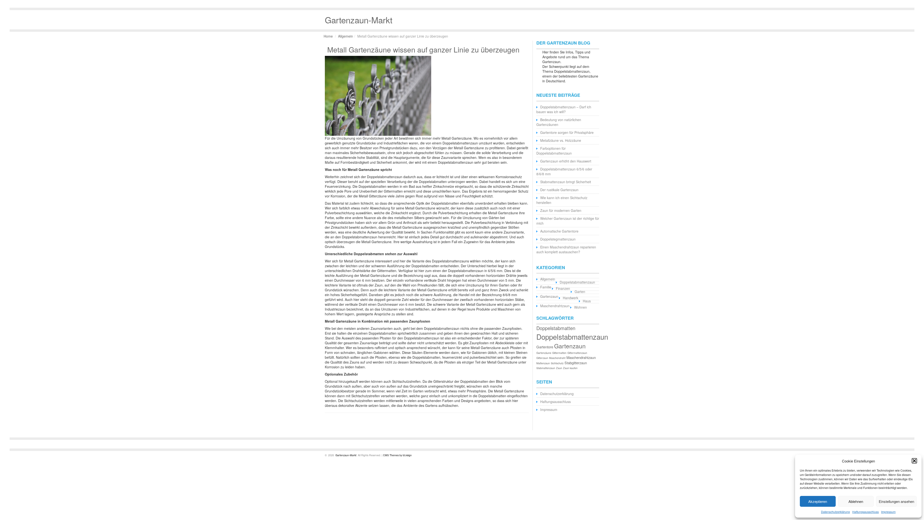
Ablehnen (855, 501)
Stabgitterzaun (576, 362)
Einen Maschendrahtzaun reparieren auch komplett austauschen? (566, 249)
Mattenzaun (543, 363)
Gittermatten (559, 353)
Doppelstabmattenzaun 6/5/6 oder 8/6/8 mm (564, 171)
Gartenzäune (543, 353)
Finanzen (563, 288)
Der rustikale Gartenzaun (559, 189)
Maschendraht (557, 358)
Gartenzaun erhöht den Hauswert (565, 161)
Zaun (559, 368)
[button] (914, 460)
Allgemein (345, 36)
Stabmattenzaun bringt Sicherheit (565, 181)
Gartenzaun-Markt (345, 455)
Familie (545, 287)
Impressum (888, 512)
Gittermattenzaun (577, 353)
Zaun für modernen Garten (560, 210)
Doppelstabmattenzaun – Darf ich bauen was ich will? (563, 109)
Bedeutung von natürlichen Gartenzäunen (558, 122)
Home (328, 36)
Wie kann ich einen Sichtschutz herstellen (561, 200)
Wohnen (580, 307)
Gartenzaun (549, 296)
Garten (580, 291)
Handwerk (570, 297)
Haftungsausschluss (865, 512)
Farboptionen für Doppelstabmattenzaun (554, 151)
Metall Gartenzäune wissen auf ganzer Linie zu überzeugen (423, 49)
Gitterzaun (542, 358)
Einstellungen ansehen (896, 501)
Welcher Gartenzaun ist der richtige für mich (567, 221)
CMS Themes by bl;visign (397, 455)
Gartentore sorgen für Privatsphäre (567, 132)
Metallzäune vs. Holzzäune (560, 140)
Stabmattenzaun (545, 368)
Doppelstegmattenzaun (558, 239)
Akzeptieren (817, 501)
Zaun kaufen (570, 368)
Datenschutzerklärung (835, 512)
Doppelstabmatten (555, 328)
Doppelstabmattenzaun (577, 282)
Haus (587, 301)
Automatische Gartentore (559, 231)
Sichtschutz (557, 363)
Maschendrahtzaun (555, 305)
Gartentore (544, 346)
